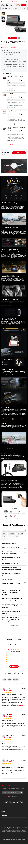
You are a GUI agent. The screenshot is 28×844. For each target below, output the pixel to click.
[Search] (26, 1)
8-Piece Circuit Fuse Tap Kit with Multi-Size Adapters (15, 111)
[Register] (21, 792)
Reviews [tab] (9, 639)
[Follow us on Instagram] (14, 802)
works (4, 679)
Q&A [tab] (19, 639)
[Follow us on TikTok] (21, 802)
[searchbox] (8, 673)
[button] (1, 1)
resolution (15, 679)
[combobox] (20, 683)
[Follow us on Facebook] (6, 802)
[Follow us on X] (10, 802)
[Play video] (14, 165)
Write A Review (14, 666)
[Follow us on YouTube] (18, 802)
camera (9, 679)
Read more (20, 705)
